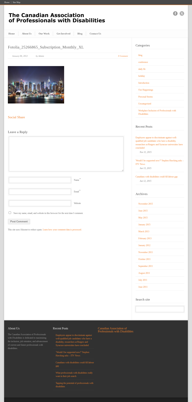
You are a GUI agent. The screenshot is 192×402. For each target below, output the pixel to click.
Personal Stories (145, 96)
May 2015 (143, 217)
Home (7, 2)
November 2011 (145, 252)
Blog (79, 33)
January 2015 (144, 224)
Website (77, 203)
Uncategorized (144, 103)
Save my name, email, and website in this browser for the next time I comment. (48, 213)
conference (143, 62)
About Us (27, 33)
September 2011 (145, 266)
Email (76, 191)
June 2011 (143, 287)
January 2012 (144, 245)
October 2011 (144, 259)
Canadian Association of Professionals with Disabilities (115, 330)
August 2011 (144, 273)
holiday (141, 76)
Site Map (16, 2)
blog (140, 55)
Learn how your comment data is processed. (62, 229)
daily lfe (142, 69)
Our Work (44, 33)
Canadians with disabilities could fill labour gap (157, 176)
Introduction (143, 83)
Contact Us (95, 33)
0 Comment (123, 56)
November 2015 (145, 203)
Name (76, 180)
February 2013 (145, 238)
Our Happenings (145, 90)
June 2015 (143, 210)
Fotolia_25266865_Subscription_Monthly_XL (46, 47)
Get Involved (63, 33)
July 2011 (142, 280)
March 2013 (143, 231)
